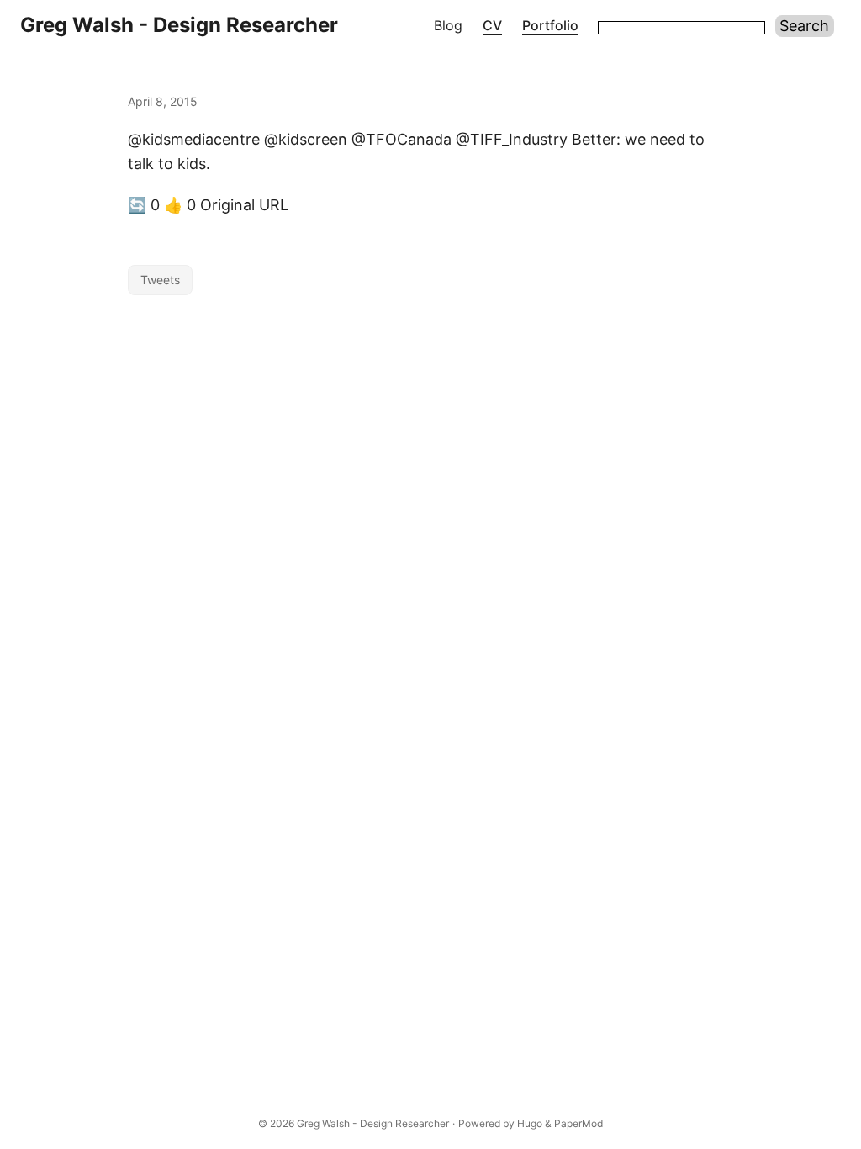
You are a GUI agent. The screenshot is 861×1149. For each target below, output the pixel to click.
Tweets (160, 280)
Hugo (529, 1123)
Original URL (244, 205)
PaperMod (578, 1123)
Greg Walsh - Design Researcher (179, 25)
